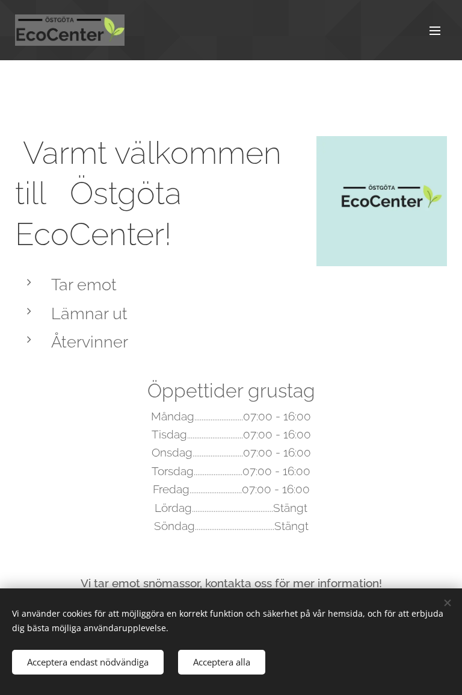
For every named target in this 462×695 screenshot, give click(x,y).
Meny (435, 30)
